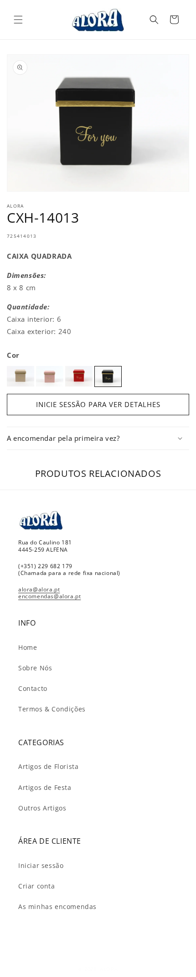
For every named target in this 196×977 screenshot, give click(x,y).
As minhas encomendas (57, 906)
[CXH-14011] (49, 376)
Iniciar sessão (40, 865)
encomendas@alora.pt (49, 596)
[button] (18, 20)
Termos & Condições (52, 709)
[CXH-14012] (79, 376)
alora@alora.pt (39, 589)
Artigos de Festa (45, 787)
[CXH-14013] (108, 376)
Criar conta (36, 886)
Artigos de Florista (48, 766)
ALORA (109, 969)
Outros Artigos (42, 808)
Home (27, 647)
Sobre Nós (35, 668)
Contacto (32, 688)
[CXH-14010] (20, 376)
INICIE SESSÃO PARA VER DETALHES (98, 404)
